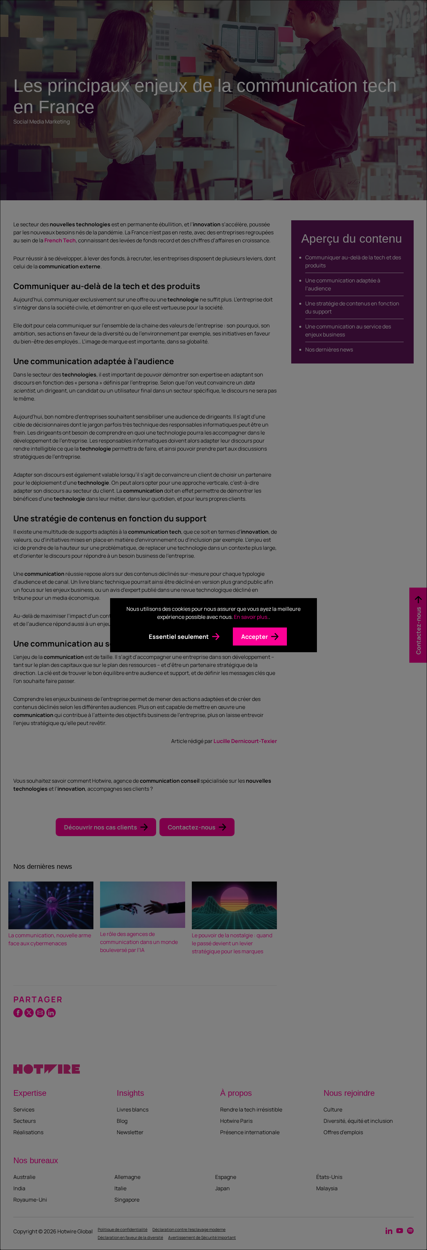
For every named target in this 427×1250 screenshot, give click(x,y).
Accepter (254, 637)
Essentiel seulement (179, 637)
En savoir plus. (251, 616)
